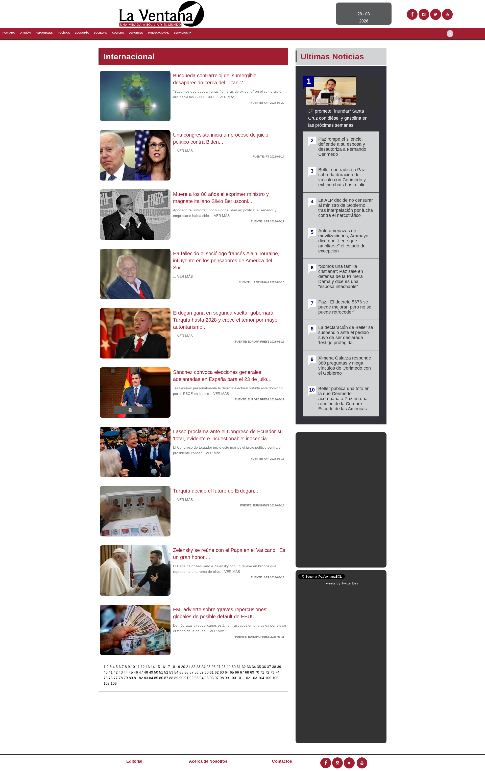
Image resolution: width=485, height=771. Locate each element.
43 (121, 672)
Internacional (158, 32)
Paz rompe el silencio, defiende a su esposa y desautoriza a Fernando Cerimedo (342, 147)
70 (257, 672)
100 (233, 678)
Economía (82, 32)
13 (148, 667)
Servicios (181, 32)
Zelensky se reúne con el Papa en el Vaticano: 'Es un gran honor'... (229, 553)
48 (146, 672)
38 (274, 667)
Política (64, 32)
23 (198, 667)
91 (186, 678)
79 (126, 678)
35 (259, 667)
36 (264, 667)
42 (116, 672)
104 (261, 678)
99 (227, 678)
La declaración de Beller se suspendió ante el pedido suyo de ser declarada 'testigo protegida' (345, 335)
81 (136, 678)
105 (268, 678)
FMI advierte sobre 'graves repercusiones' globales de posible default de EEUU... (220, 613)
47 (141, 672)
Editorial (134, 761)
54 (176, 672)
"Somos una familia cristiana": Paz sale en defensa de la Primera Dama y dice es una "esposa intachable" (340, 276)
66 (237, 672)
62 (217, 672)
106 (275, 678)
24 (203, 667)
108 (114, 683)
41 (111, 672)
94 (202, 678)
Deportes (136, 32)
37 (269, 667)
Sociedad (100, 32)
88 (171, 678)
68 (247, 672)
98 (222, 678)
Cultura (118, 32)
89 (176, 678)
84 (151, 678)
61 (212, 672)
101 (240, 678)
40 (106, 672)
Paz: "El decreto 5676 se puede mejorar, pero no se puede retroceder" (344, 307)
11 (138, 667)
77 (116, 678)
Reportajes (44, 32)
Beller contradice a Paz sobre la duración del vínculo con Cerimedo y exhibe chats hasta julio (342, 177)
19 (178, 667)
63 (222, 672)
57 (192, 672)
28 (224, 667)
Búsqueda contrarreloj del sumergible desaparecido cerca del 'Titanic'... (214, 79)
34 (254, 667)
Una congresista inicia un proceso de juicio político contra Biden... (220, 138)
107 (107, 683)
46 (136, 672)
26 (213, 667)
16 (163, 667)
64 (227, 672)
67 (242, 672)
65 (232, 672)
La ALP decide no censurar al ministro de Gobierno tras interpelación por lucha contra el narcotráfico (345, 208)
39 (279, 667)
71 (262, 672)
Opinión (25, 32)
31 (239, 667)
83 (146, 678)
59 (202, 672)
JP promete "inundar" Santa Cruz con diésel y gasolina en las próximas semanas (338, 118)
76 (111, 678)
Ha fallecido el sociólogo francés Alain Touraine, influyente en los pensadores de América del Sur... (226, 260)
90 (181, 678)
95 (207, 678)
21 (188, 667)
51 (161, 672)
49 (151, 672)
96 (212, 678)
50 (156, 672)
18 (173, 667)
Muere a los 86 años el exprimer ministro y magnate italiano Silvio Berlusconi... (221, 197)
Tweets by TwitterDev (341, 583)
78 (121, 678)
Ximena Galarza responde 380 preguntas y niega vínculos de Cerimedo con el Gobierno (344, 365)
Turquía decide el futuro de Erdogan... (215, 491)
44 (126, 672)
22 (193, 667)
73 (272, 672)
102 (247, 678)
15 (158, 667)
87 (166, 678)
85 (156, 678)
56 (186, 672)
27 (219, 667)
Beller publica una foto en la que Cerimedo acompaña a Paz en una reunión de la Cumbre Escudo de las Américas (344, 398)
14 (153, 667)
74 (277, 672)
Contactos (282, 761)
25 (208, 667)
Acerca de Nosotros (208, 761)
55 (181, 672)
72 (267, 672)
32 (244, 667)
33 (249, 667)
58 (197, 672)
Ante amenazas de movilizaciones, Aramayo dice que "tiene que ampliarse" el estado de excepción (343, 240)
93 (197, 678)
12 (143, 667)
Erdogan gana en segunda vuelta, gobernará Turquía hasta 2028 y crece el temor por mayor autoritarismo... (226, 320)
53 (171, 672)
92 (192, 678)
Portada (9, 32)
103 (254, 678)
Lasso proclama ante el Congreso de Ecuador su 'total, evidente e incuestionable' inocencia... (228, 435)
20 (183, 667)
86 (161, 678)
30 (234, 667)
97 (217, 678)
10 (133, 667)
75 (106, 678)
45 (131, 672)
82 (141, 678)
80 (131, 678)
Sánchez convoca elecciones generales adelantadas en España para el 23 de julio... (222, 375)
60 (207, 672)
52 (166, 672)
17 (168, 667)
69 (252, 672)
